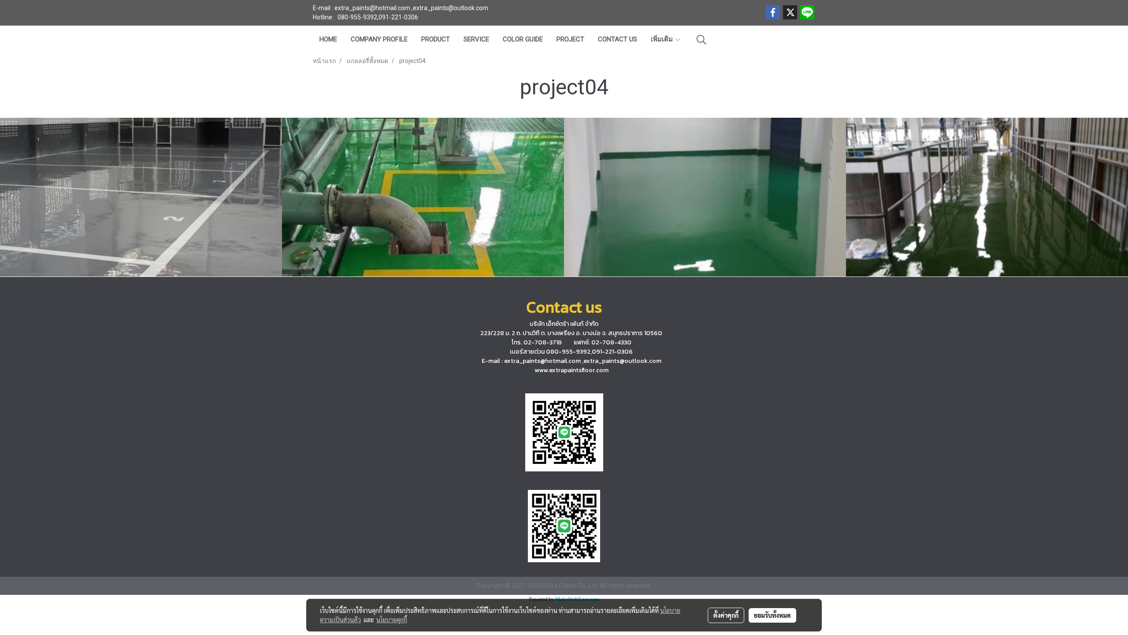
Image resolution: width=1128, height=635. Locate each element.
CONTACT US (617, 39)
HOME (328, 39)
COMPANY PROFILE (379, 39)
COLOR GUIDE (523, 39)
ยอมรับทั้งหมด (772, 615)
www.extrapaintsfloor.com (571, 370)
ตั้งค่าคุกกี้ (725, 615)
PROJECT (570, 39)
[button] (701, 39)
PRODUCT (435, 39)
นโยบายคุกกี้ (391, 620)
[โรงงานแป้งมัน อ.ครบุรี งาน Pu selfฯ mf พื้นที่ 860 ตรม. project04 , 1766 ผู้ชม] (987, 197)
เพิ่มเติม (663, 39)
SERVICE (476, 39)
